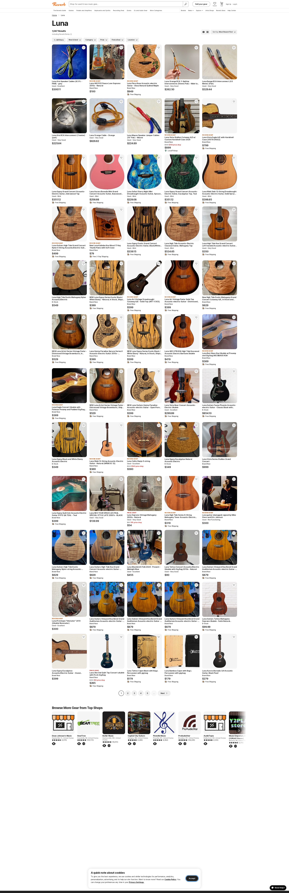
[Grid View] (203, 32)
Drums (129, 10)
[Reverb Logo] (58, 4)
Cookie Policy (170, 879)
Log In (235, 4)
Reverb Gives (220, 10)
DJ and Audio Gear (140, 10)
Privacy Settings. (136, 882)
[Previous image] (55, 62)
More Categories (156, 10)
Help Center (232, 10)
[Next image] (83, 62)
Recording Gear (118, 10)
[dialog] (144, 878)
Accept (192, 878)
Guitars (71, 10)
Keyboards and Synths (102, 10)
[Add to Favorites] (83, 47)
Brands (183, 10)
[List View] (207, 32)
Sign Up (228, 4)
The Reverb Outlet (59, 10)
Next (163, 693)
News (190, 10)
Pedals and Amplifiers (84, 10)
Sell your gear (201, 4)
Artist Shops (209, 10)
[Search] (185, 4)
